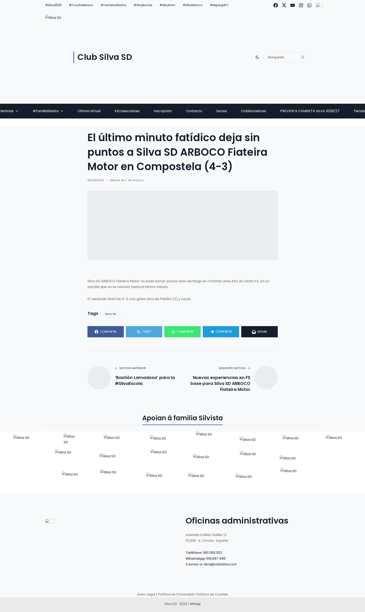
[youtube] (292, 5)
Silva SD (110, 314)
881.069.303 (212, 552)
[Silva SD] (25, 440)
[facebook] (275, 5)
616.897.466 (216, 558)
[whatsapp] (309, 5)
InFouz (195, 603)
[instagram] (301, 5)
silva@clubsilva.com (220, 564)
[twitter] (284, 5)
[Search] (302, 57)
